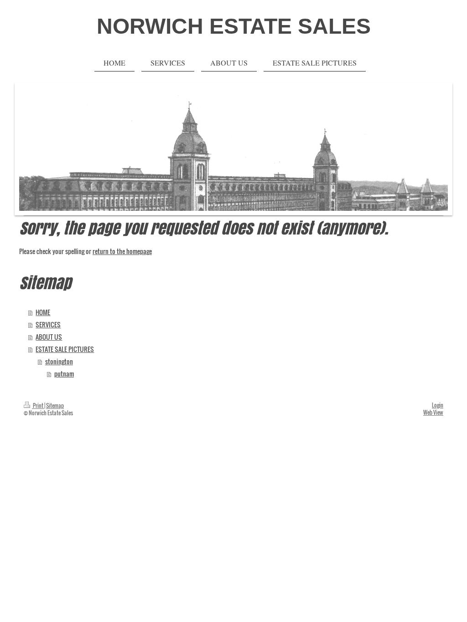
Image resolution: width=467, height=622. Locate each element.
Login (437, 405)
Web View (433, 412)
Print (38, 405)
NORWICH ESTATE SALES (234, 26)
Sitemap (55, 405)
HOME (43, 312)
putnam (64, 373)
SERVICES (48, 324)
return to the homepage (122, 251)
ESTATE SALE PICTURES (65, 349)
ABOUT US (49, 337)
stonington (59, 361)
